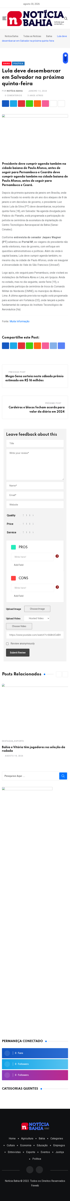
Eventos (45, 1152)
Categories (56, 1138)
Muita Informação (19, 321)
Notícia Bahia (15, 91)
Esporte (19, 741)
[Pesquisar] (66, 18)
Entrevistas (14, 1152)
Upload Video (13, 618)
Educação (42, 1145)
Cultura (11, 1145)
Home (12, 1138)
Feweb (35, 1185)
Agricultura (27, 1138)
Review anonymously (23, 643)
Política (36, 1158)
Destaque (7, 741)
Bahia (42, 1138)
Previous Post (17, 372)
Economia (25, 1145)
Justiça (60, 1152)
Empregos (59, 1145)
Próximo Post (53, 403)
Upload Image (13, 609)
